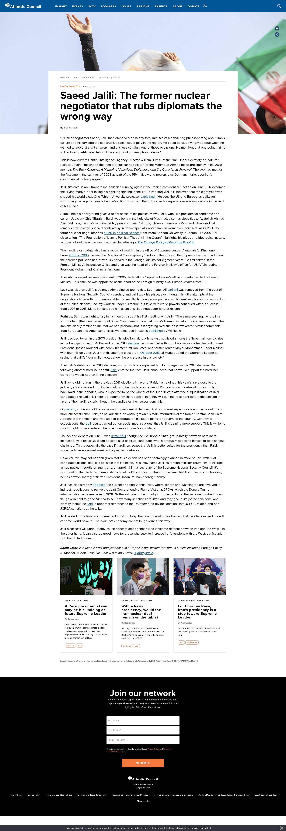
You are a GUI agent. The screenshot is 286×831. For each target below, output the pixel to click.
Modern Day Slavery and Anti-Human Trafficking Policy (224, 794)
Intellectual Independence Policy (92, 794)
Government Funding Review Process (130, 794)
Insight (61, 6)
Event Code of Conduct (265, 794)
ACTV (92, 6)
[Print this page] (277, 28)
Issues (126, 6)
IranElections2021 (70, 86)
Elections (65, 77)
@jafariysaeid (143, 553)
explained (148, 196)
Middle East (88, 77)
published (156, 330)
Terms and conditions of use (58, 794)
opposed (99, 484)
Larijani (173, 289)
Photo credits (143, 801)
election (133, 343)
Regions (143, 6)
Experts (161, 6)
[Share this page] (277, 34)
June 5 (70, 409)
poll (88, 423)
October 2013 (150, 352)
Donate (193, 6)
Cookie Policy (34, 794)
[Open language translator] (205, 5)
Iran (76, 77)
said (90, 503)
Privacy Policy (153, 749)
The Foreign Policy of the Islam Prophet (165, 242)
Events (77, 6)
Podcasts (108, 6)
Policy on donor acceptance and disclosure (173, 794)
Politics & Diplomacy (109, 77)
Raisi (114, 369)
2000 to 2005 (79, 255)
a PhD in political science (122, 232)
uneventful (118, 435)
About (178, 6)
